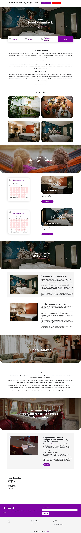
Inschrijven (45, 513)
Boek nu (65, 39)
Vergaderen (46, 464)
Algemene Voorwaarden (57, 524)
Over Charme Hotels (35, 520)
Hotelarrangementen (35, 521)
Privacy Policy (55, 523)
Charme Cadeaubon (34, 523)
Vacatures (55, 520)
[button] (47, 201)
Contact (54, 521)
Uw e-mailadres (46, 507)
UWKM (47, 531)
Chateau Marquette (55, 443)
